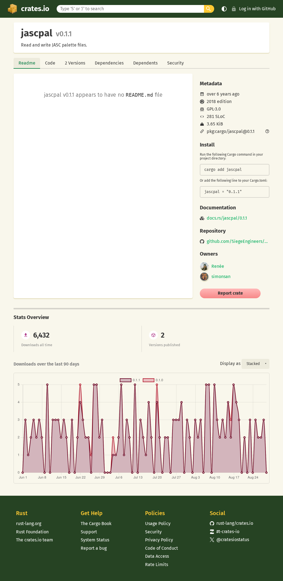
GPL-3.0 (214, 109)
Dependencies (109, 63)
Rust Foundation (32, 531)
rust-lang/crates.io (231, 523)
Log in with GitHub (257, 8)
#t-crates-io (225, 531)
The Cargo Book (96, 523)
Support (89, 531)
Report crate (230, 293)
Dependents (145, 63)
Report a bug (94, 548)
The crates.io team (34, 540)
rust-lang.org (28, 523)
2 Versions (75, 63)
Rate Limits (156, 564)
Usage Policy (158, 523)
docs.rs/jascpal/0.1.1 (227, 218)
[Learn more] (267, 132)
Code (50, 63)
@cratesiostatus (229, 539)
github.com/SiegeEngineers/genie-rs (238, 241)
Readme (27, 63)
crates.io (35, 8)
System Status (95, 540)
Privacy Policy (159, 540)
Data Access (157, 556)
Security (175, 63)
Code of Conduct (161, 548)
